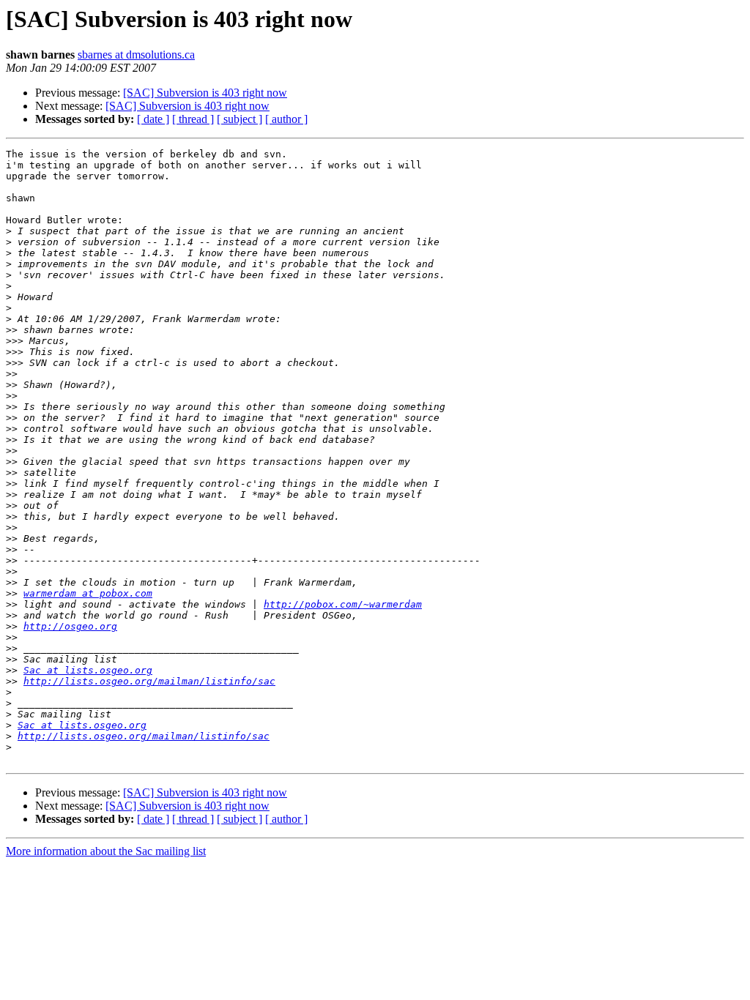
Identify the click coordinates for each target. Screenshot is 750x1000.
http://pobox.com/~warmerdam (343, 604)
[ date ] (153, 119)
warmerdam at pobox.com (87, 593)
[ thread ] (193, 119)
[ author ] (286, 119)
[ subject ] (239, 119)
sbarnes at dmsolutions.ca (136, 54)
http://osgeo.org (70, 626)
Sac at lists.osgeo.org (87, 670)
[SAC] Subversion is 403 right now (205, 92)
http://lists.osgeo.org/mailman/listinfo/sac (149, 681)
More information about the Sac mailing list (106, 851)
